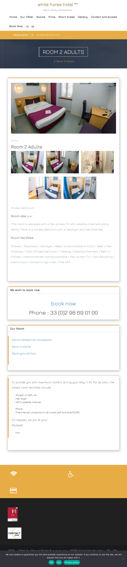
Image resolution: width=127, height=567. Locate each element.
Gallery (83, 16)
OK (51, 562)
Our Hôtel (26, 16)
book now (63, 303)
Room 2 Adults (65, 61)
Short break (67, 16)
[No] (123, 558)
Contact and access (104, 16)
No (58, 562)
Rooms (40, 16)
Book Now (16, 26)
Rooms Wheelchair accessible (32, 339)
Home (13, 16)
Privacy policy (72, 562)
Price (51, 16)
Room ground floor (24, 353)
